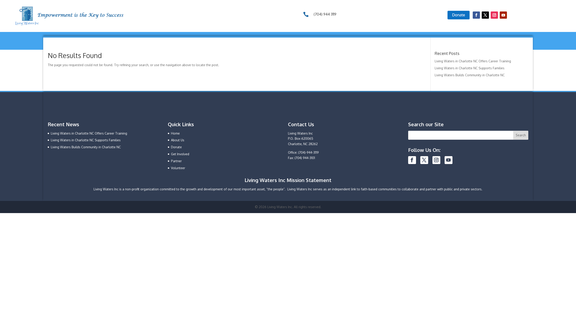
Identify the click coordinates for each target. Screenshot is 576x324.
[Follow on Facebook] (476, 15)
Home (175, 133)
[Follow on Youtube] (503, 15)
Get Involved (180, 154)
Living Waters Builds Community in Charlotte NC (470, 75)
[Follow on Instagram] (494, 15)
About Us (177, 140)
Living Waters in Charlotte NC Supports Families (469, 68)
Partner (176, 161)
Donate (176, 147)
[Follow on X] (485, 15)
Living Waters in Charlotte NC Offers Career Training (473, 61)
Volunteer (178, 168)
